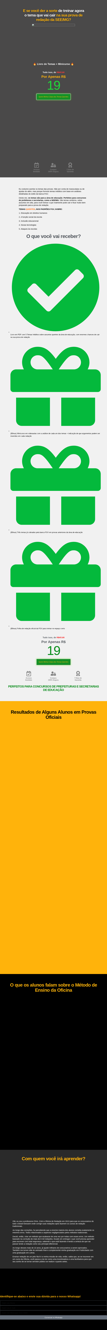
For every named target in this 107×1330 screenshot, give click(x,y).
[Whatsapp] (53, 1324)
